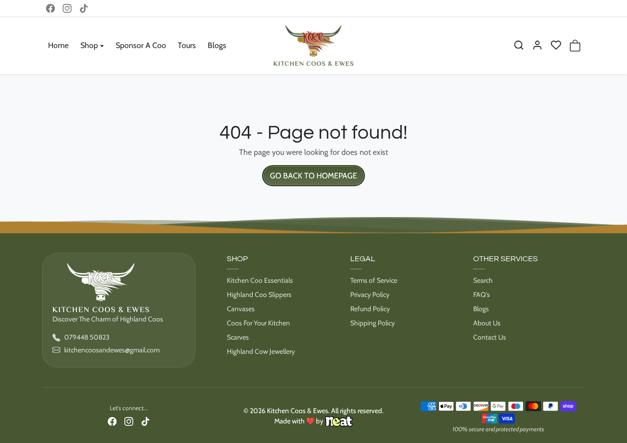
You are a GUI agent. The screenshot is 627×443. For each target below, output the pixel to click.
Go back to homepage (313, 175)
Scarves (238, 337)
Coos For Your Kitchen (258, 323)
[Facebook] (50, 8)
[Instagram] (67, 8)
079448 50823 (87, 337)
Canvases (241, 308)
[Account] (537, 45)
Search (483, 280)
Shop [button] (89, 45)
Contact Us (489, 337)
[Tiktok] (83, 8)
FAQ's (481, 294)
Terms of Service (373, 280)
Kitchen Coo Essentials (260, 280)
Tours (187, 45)
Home (58, 45)
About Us (487, 323)
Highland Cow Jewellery (261, 351)
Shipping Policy (372, 323)
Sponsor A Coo (141, 45)
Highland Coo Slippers (259, 294)
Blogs (217, 45)
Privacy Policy (369, 294)
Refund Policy (370, 308)
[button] (518, 45)
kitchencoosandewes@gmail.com (112, 349)
